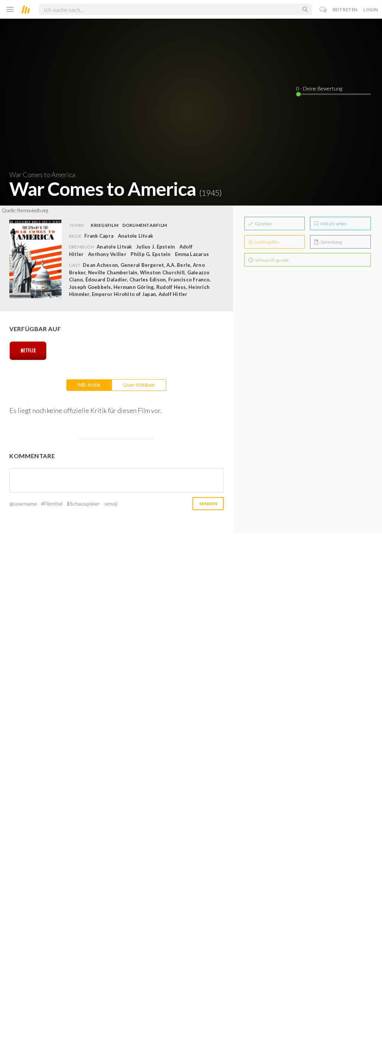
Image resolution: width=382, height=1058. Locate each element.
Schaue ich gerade (271, 260)
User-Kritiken (139, 385)
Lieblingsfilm (266, 242)
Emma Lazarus (192, 254)
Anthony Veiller (107, 254)
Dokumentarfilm (144, 225)
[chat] (323, 9)
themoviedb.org (32, 210)
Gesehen (263, 223)
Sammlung (331, 242)
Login (370, 9)
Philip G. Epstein (150, 254)
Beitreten (345, 9)
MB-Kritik (89, 385)
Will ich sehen (333, 223)
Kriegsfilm (104, 225)
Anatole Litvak (114, 247)
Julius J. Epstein (155, 247)
